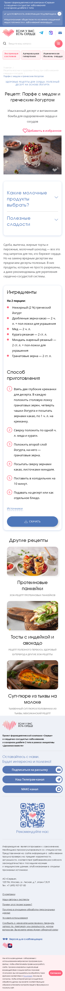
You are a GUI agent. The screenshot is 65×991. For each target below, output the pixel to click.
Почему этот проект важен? (17, 904)
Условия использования (15, 918)
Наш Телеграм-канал (29, 779)
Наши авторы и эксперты (15, 899)
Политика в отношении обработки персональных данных (28, 911)
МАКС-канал (29, 789)
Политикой (27, 976)
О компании (8, 894)
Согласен (55, 973)
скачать (34, 521)
